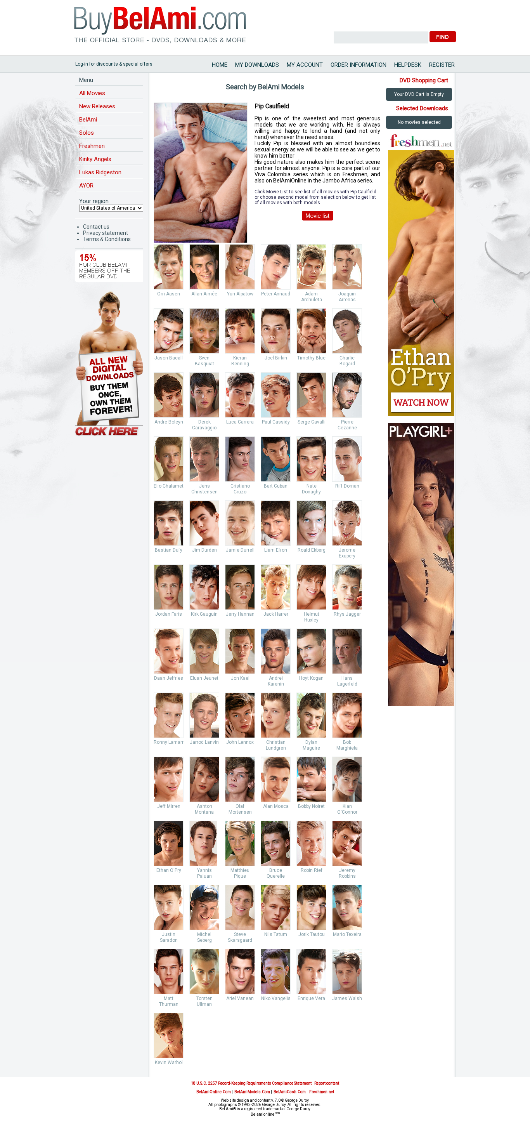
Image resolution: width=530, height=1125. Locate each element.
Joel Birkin (276, 358)
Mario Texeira (347, 934)
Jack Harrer (275, 614)
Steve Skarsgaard (240, 937)
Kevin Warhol (169, 1062)
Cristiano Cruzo (240, 489)
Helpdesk (407, 64)
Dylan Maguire (311, 745)
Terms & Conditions (107, 239)
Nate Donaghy (311, 489)
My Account (305, 64)
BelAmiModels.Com (252, 1092)
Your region (94, 201)
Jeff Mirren (168, 806)
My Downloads (257, 64)
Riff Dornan (347, 486)
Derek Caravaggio (204, 425)
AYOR (86, 185)
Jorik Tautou (311, 934)
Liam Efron (275, 550)
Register (442, 64)
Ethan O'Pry (168, 870)
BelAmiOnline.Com (213, 1092)
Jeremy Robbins (347, 873)
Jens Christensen (204, 489)
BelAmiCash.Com (290, 1092)
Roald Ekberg (312, 550)
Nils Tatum (275, 934)
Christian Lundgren (276, 745)
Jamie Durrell (240, 550)
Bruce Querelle (276, 873)
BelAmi (88, 119)
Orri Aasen (168, 294)
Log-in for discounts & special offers (113, 64)
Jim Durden (204, 550)
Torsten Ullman (204, 1001)
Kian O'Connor (347, 809)
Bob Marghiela (347, 745)
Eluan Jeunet (204, 678)
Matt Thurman (168, 1001)
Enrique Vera (311, 998)
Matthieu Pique (239, 873)
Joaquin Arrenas (347, 296)
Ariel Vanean (240, 998)
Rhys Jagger (347, 614)
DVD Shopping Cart (424, 80)
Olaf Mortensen (240, 809)
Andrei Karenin (276, 681)
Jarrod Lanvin (204, 742)
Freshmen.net (321, 1092)
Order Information (358, 64)
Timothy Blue (311, 358)
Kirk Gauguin (204, 614)
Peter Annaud (275, 294)
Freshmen (92, 145)
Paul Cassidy (276, 422)
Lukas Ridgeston (100, 172)
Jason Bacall (168, 358)
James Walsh (347, 998)
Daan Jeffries (168, 678)
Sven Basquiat (204, 360)
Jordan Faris (168, 614)
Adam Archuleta (311, 296)
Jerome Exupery (347, 553)
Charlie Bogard (347, 360)
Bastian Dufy (168, 550)
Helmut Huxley (311, 617)
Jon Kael (240, 678)
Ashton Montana (204, 809)
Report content (326, 1083)
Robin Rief (311, 870)
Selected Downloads (422, 108)
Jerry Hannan (240, 614)
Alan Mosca (276, 806)
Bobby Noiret (311, 806)
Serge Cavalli (312, 422)
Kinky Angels (95, 159)
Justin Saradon (169, 937)
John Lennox (240, 742)
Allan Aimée (204, 294)
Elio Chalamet (169, 486)
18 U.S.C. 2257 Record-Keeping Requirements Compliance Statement (251, 1083)
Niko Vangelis (276, 998)
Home (219, 64)
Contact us (96, 227)
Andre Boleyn (168, 422)
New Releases (97, 106)
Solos (86, 132)
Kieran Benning (240, 360)
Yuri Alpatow (240, 294)
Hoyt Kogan (311, 678)
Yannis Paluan (204, 873)
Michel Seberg (204, 937)
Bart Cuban (276, 486)
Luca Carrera (240, 422)
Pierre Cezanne (347, 425)
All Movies (92, 93)
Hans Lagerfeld (347, 681)
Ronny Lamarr (169, 742)
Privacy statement (105, 233)
